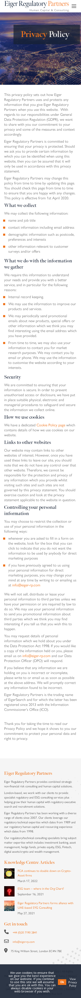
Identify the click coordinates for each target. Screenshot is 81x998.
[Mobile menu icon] (74, 6)
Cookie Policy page (51, 424)
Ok (62, 982)
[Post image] (9, 873)
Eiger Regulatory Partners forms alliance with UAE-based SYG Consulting (45, 905)
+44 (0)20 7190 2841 (25, 932)
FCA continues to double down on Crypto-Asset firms (44, 872)
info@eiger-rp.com (26, 584)
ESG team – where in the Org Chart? (41, 888)
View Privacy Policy (72, 981)
